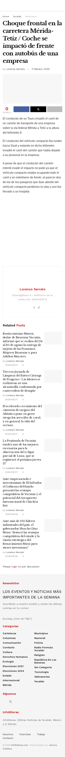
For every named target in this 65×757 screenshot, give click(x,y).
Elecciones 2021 (13, 666)
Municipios (31, 16)
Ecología (8, 661)
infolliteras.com (19, 745)
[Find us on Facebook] (4, 702)
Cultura (7, 652)
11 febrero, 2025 (41, 69)
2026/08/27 (11, 365)
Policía (38, 642)
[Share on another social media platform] (54, 109)
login (14, 566)
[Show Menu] (4, 5)
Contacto (8, 647)
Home (6, 16)
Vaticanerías (42, 676)
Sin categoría (43, 667)
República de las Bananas (45, 661)
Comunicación (12, 642)
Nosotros (8, 734)
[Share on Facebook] (21, 109)
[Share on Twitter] (38, 109)
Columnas (9, 638)
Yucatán (17, 16)
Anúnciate (25, 734)
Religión (39, 655)
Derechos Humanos (15, 656)
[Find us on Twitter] (10, 702)
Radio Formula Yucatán (43, 649)
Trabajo (41, 734)
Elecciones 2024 (13, 670)
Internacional (11, 680)
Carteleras (9, 633)
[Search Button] (60, 5)
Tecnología (41, 672)
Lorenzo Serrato (15, 69)
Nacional (39, 638)
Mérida (7, 685)
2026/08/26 (11, 514)
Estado (7, 675)
